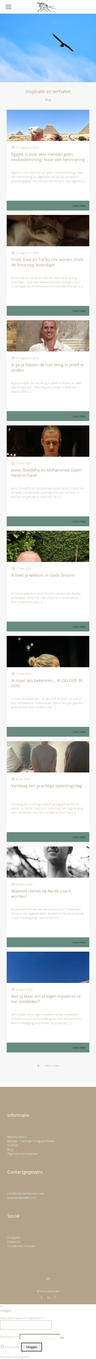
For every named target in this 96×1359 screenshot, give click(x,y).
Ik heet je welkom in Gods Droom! (43, 575)
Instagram (13, 1237)
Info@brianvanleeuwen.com (25, 1193)
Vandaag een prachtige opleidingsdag (46, 785)
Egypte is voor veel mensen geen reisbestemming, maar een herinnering (48, 156)
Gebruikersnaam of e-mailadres (21, 1318)
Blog (10, 1149)
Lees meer (79, 206)
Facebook (13, 1242)
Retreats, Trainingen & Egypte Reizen (31, 1141)
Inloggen (31, 1347)
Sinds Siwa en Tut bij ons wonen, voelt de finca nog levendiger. (47, 262)
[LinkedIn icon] (48, 1297)
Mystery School (17, 1137)
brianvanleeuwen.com (21, 1198)
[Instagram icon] (54, 1297)
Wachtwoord (9, 1337)
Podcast (12, 1145)
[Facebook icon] (41, 1297)
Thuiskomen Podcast (21, 1246)
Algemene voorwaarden (22, 1154)
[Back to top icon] (48, 1279)
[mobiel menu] (8, 7)
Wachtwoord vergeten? (15, 1357)
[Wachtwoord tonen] (62, 1337)
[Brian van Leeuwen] (46, 6)
